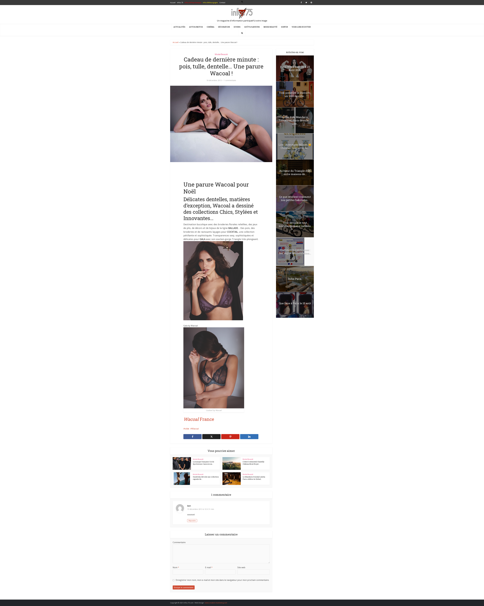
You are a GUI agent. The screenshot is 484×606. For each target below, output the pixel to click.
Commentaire (179, 542)
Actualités (179, 27)
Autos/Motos (196, 27)
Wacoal (195, 428)
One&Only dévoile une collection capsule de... (206, 478)
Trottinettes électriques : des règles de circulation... (295, 251)
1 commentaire (230, 80)
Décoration (224, 27)
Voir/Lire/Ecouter (301, 27)
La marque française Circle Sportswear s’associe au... (203, 463)
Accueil (175, 42)
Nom (176, 567)
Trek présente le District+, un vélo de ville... (295, 94)
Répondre (192, 521)
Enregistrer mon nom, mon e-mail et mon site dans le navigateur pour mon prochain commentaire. (222, 580)
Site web (241, 567)
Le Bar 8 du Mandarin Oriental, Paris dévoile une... (295, 120)
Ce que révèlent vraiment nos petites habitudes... (295, 198)
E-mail (209, 567)
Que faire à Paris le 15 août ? (295, 305)
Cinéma (210, 27)
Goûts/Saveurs (252, 27)
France (198, 419)
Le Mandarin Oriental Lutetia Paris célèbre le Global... (254, 478)
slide (187, 428)
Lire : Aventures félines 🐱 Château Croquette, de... (295, 146)
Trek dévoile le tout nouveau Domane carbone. (295, 224)
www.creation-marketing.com (216, 603)
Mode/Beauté (270, 27)
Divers (237, 27)
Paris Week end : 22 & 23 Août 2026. (295, 68)
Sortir (284, 27)
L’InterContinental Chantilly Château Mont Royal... (253, 463)
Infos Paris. (295, 278)
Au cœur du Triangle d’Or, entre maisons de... (295, 172)
